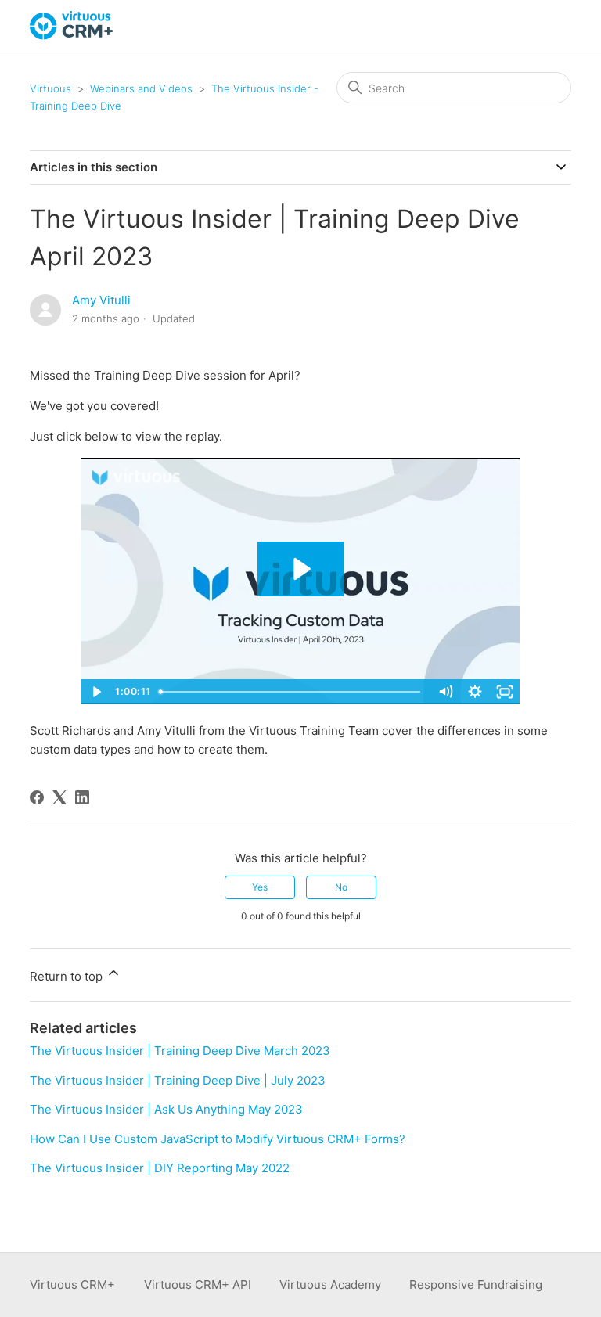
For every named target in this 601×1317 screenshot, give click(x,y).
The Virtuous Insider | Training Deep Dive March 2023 (180, 1050)
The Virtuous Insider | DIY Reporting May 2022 (160, 1167)
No (341, 887)
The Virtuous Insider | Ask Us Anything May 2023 (166, 1109)
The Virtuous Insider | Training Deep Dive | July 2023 (178, 1080)
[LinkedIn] (82, 797)
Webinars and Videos (141, 88)
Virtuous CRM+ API (197, 1284)
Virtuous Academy (330, 1284)
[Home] (72, 35)
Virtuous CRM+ (72, 1284)
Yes (260, 887)
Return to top (68, 976)
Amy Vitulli (101, 300)
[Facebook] (37, 797)
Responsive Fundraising (475, 1284)
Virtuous (50, 88)
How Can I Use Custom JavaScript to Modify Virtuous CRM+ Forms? (217, 1139)
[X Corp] (59, 797)
